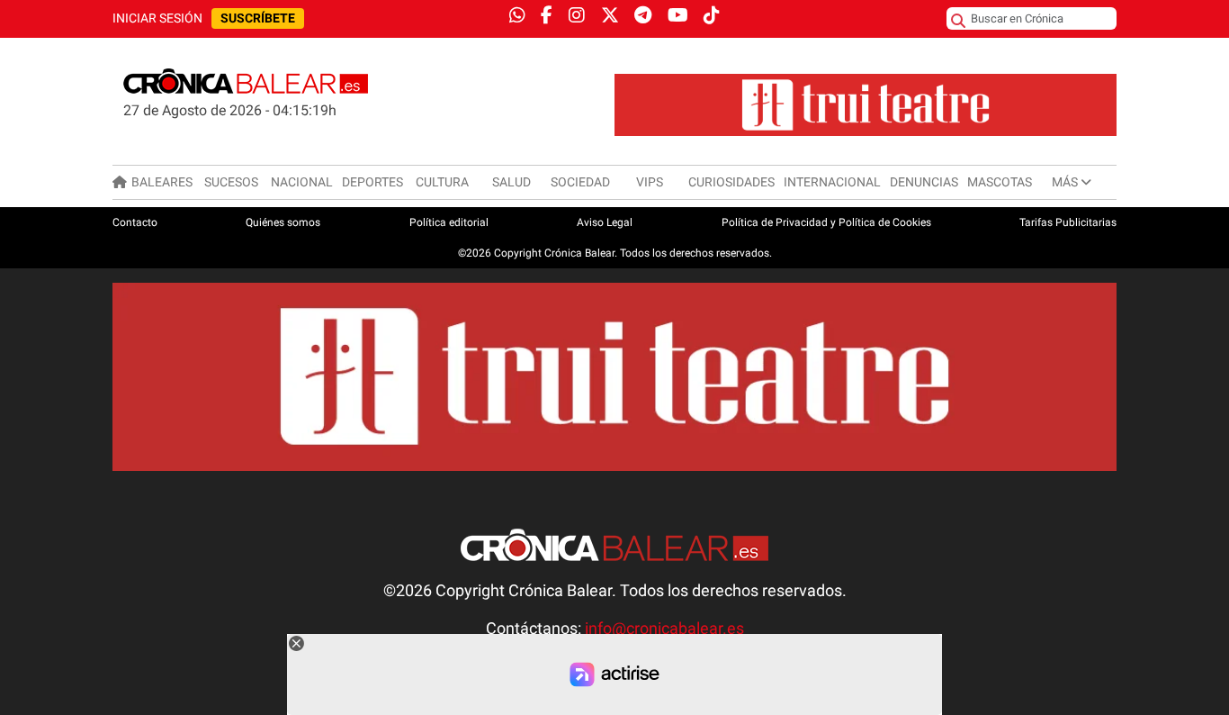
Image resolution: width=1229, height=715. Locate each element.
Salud (511, 182)
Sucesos (231, 182)
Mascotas (999, 182)
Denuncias (924, 182)
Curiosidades (731, 182)
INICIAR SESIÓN (157, 18)
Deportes (372, 182)
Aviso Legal (604, 222)
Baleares (162, 182)
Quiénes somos (283, 222)
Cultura (442, 182)
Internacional (832, 182)
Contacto (134, 222)
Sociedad (580, 182)
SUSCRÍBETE (257, 18)
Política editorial (449, 222)
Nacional (302, 182)
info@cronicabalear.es (664, 629)
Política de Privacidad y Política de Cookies (826, 222)
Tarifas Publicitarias (1068, 222)
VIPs (649, 182)
